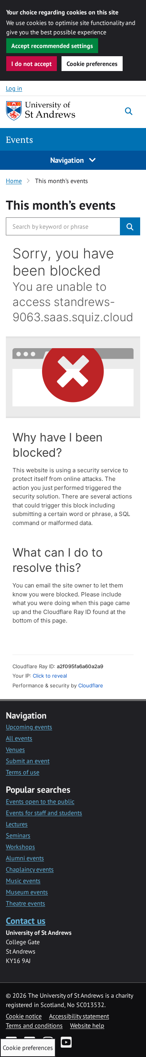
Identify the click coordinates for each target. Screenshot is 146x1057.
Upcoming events (29, 727)
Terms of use (22, 772)
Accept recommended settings (52, 46)
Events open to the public (40, 801)
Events (19, 139)
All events (19, 738)
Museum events (27, 892)
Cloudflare (90, 685)
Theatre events (25, 903)
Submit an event (27, 761)
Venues (15, 749)
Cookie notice (24, 1016)
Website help (87, 1025)
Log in (14, 88)
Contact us (26, 920)
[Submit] (130, 226)
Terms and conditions (34, 1025)
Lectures (17, 824)
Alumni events (25, 858)
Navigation (68, 160)
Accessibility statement (79, 1016)
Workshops (20, 847)
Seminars (18, 835)
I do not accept (31, 64)
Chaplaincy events (30, 869)
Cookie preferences (92, 64)
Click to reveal (50, 676)
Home (14, 181)
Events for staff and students (44, 813)
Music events (23, 880)
